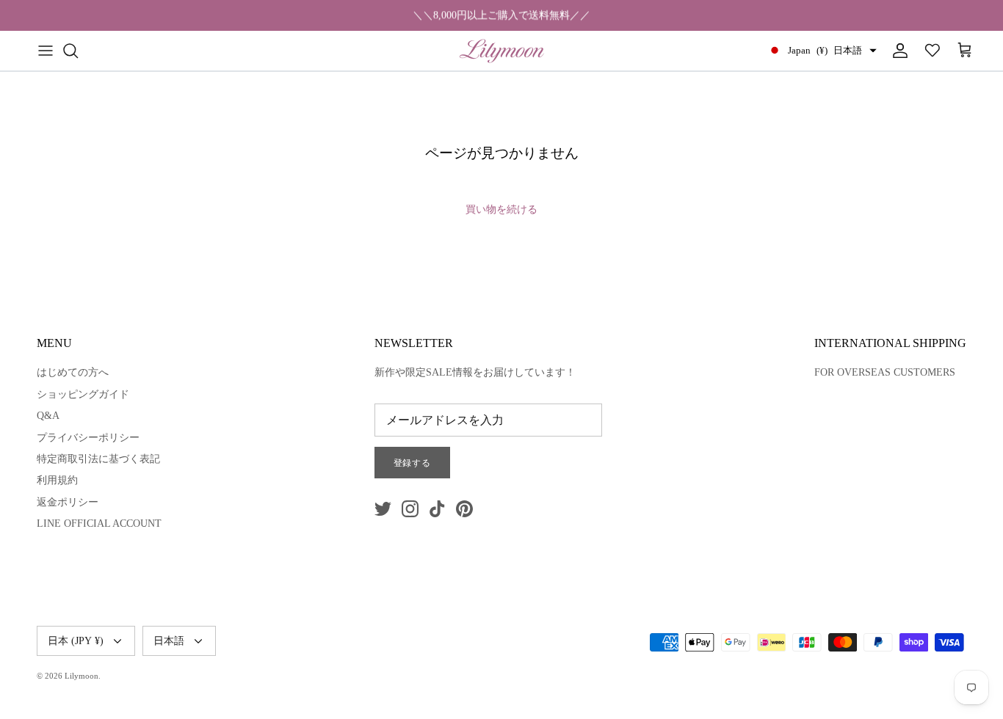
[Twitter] (382, 508)
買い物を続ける (501, 209)
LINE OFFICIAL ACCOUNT (99, 523)
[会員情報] (897, 50)
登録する (413, 463)
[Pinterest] (464, 508)
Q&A (48, 415)
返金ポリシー (67, 502)
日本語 (168, 640)
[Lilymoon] (502, 50)
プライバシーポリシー (88, 437)
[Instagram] (410, 508)
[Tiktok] (437, 508)
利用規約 (57, 480)
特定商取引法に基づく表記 (98, 458)
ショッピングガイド (83, 394)
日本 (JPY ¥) (76, 640)
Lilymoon (81, 675)
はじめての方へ (73, 372)
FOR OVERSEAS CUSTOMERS (884, 372)
